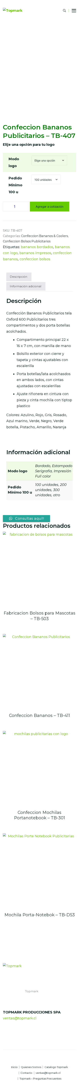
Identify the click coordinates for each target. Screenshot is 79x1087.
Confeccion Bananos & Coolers (44, 236)
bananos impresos (35, 253)
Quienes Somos (31, 1067)
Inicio (14, 1067)
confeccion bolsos (35, 259)
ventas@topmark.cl (19, 1018)
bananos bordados (37, 247)
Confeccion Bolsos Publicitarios (26, 241)
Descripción (18, 276)
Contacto (26, 1073)
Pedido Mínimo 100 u (15, 185)
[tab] (18, 277)
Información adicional (25, 286)
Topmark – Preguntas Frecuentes (40, 1078)
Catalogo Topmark (56, 1067)
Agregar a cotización (49, 206)
